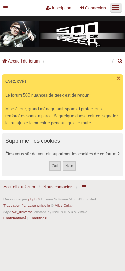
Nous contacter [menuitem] (57, 186)
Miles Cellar (64, 205)
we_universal (22, 212)
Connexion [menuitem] (95, 8)
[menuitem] (120, 61)
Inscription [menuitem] (62, 8)
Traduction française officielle (26, 205)
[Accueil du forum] (62, 34)
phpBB (33, 199)
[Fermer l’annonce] (119, 78)
